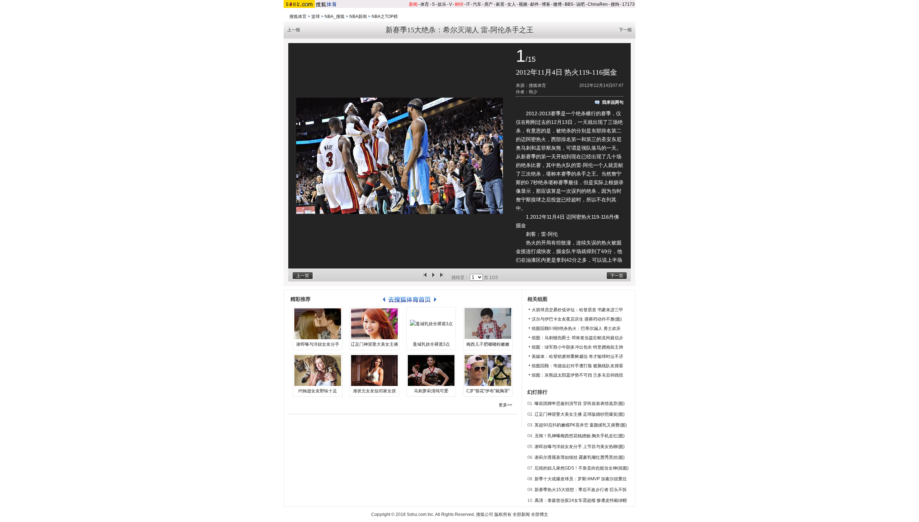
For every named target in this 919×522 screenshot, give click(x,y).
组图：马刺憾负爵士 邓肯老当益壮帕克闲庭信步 (577, 337)
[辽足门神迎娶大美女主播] (374, 324)
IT (468, 4)
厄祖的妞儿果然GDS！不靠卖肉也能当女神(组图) (582, 468)
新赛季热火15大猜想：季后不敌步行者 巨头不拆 (581, 489)
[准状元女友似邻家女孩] (374, 370)
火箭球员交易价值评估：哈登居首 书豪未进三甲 (577, 309)
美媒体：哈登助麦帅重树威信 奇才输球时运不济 (577, 356)
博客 (546, 4)
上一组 (293, 29)
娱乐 (442, 4)
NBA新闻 (358, 16)
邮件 (534, 4)
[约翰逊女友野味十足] (317, 370)
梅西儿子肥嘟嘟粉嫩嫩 (487, 344)
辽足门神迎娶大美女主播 (374, 344)
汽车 (477, 4)
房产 (488, 4)
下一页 (616, 275)
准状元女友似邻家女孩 (374, 390)
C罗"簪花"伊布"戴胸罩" (488, 390)
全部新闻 (521, 514)
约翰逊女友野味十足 (317, 390)
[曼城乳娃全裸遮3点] (431, 324)
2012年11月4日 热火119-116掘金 (566, 72)
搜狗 (615, 4)
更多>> (505, 404)
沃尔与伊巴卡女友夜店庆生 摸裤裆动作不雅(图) (577, 319)
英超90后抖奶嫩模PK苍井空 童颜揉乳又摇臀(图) (581, 425)
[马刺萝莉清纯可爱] (431, 370)
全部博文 (539, 514)
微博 (557, 4)
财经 (459, 4)
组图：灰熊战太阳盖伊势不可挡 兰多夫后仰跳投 (577, 375)
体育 (424, 4)
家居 (500, 4)
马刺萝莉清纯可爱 (431, 390)
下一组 (625, 29)
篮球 (315, 16)
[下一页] (441, 277)
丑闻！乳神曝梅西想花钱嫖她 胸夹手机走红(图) (580, 435)
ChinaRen (598, 4)
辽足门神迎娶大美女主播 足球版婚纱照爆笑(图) (580, 414)
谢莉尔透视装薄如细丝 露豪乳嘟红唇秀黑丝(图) (580, 457)
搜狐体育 (298, 16)
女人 (511, 4)
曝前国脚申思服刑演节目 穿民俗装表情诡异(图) (580, 403)
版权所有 (503, 514)
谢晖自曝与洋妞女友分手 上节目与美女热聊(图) (580, 446)
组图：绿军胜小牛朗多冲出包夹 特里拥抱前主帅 (577, 347)
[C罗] (487, 370)
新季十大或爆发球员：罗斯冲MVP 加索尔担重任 (581, 478)
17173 (628, 4)
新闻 (413, 4)
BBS (569, 4)
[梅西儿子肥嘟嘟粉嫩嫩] (487, 324)
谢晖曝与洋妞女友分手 (317, 344)
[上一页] (425, 277)
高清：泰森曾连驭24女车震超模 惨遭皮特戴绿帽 (581, 500)
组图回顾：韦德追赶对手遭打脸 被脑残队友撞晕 (577, 365)
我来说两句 (613, 102)
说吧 (580, 4)
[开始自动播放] (433, 277)
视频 (523, 4)
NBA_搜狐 (335, 16)
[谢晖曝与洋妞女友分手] (317, 324)
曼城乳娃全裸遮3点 (431, 344)
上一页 (302, 275)
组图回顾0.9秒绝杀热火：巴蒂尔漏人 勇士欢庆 (576, 328)
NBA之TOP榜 (385, 16)
